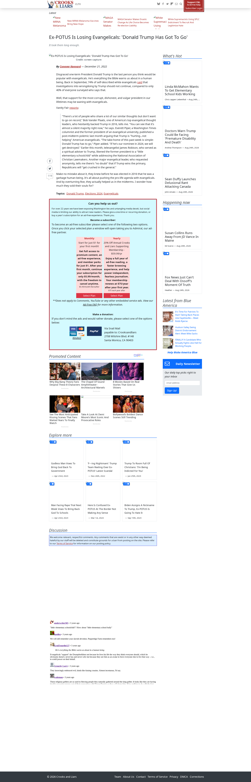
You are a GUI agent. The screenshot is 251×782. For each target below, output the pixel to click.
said (139, 82)
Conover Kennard (70, 66)
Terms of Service (64, 543)
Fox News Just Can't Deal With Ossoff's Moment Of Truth (179, 281)
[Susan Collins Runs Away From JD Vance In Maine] (182, 218)
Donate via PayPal (94, 331)
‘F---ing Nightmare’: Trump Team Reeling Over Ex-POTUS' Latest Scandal (102, 467)
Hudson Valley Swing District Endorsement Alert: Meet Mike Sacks (186, 330)
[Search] (180, 4)
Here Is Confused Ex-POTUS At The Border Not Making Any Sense (102, 509)
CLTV (78, 4)
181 (88, 442)
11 (88, 484)
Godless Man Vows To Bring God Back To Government (63, 467)
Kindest (77, 338)
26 (165, 253)
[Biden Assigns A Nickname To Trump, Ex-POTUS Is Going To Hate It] (139, 491)
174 (125, 484)
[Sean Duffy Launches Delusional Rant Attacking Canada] (182, 164)
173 (51, 442)
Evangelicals (111, 193)
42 (165, 209)
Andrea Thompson (173, 147)
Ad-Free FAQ (90, 304)
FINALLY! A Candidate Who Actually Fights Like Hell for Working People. (188, 342)
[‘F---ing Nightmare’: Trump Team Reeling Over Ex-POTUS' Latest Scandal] (103, 449)
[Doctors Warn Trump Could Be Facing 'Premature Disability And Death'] (182, 116)
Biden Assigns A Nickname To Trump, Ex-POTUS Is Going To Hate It (139, 509)
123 (165, 63)
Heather (168, 290)
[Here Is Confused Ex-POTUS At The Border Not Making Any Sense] (103, 491)
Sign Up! (172, 390)
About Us (128, 776)
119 (50, 175)
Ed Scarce (169, 246)
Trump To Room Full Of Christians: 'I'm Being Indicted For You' (137, 467)
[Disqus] (103, 651)
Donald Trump (75, 193)
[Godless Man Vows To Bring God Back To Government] (66, 449)
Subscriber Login (194, 8)
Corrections (197, 776)
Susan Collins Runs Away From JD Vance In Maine (182, 237)
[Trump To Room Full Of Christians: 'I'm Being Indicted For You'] (139, 449)
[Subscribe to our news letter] (176, 4)
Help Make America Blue (182, 352)
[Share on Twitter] (49, 168)
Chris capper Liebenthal (175, 99)
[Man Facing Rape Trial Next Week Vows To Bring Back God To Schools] (66, 491)
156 (165, 107)
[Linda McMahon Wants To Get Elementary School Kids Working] (182, 72)
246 (125, 442)
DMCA (184, 776)
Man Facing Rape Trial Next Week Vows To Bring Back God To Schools (66, 509)
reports (73, 107)
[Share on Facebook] (49, 161)
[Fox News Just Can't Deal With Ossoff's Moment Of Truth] (182, 262)
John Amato (170, 192)
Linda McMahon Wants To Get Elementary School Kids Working (182, 90)
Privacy (174, 776)
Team (117, 776)
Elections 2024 (93, 193)
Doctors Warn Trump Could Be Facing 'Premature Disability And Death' (180, 136)
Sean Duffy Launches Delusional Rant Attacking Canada (180, 183)
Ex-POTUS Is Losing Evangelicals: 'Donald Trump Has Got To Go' (118, 37)
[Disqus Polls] (103, 582)
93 (165, 155)
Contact (141, 776)
